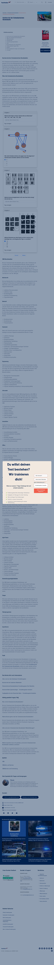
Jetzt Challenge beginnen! (41, 490)
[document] (27, 482)
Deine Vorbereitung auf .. (39, 482)
